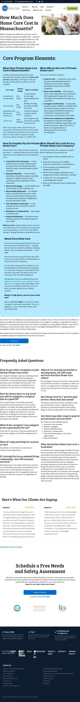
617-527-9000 (14, 345)
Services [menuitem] (25, 7)
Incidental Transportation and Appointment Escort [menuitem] (58, 673)
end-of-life (11, 284)
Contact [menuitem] (62, 651)
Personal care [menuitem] (7, 681)
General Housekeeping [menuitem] (50, 671)
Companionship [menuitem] (7, 683)
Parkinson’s (18, 281)
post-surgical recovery (31, 281)
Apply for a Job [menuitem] (37, 10)
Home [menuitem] (13, 651)
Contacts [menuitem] (48, 10)
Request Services (40, 592)
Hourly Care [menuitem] (46, 681)
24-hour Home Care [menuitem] (49, 676)
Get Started (72, 8)
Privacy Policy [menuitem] (72, 652)
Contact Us (14, 341)
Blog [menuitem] (42, 7)
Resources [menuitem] (46, 683)
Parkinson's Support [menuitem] (9, 671)
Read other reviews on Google (11, 547)
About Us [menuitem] (35, 7)
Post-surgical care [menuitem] (8, 673)
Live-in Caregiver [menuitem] (48, 678)
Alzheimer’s (8, 281)
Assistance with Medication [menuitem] (11, 686)
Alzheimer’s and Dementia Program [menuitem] (13, 669)
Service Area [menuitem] (26, 10)
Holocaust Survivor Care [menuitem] (10, 678)
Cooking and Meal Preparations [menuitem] (52, 669)
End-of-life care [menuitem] (7, 676)
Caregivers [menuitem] (49, 7)
